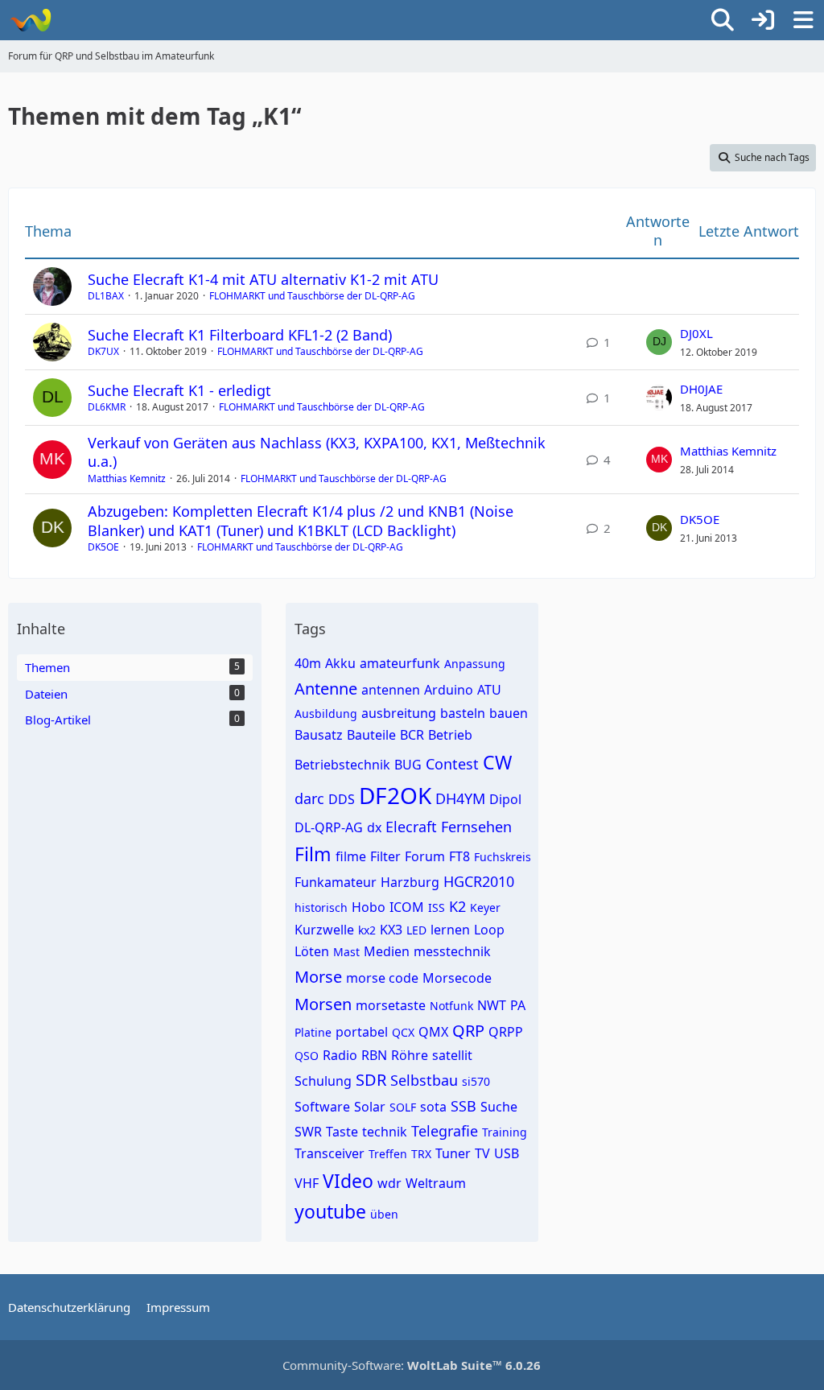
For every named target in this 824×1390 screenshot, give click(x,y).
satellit (452, 1055)
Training (504, 1132)
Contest (452, 763)
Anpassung (474, 663)
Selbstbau (424, 1080)
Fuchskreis (502, 856)
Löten (312, 951)
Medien (387, 951)
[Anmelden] (763, 20)
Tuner (453, 1153)
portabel (362, 1032)
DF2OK (395, 795)
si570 (476, 1081)
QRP (468, 1030)
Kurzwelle (324, 929)
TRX (421, 1153)
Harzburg (410, 882)
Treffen (388, 1153)
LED (416, 930)
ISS (436, 907)
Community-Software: (411, 1365)
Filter (385, 856)
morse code (382, 978)
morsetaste (391, 1005)
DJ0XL (696, 333)
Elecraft (411, 826)
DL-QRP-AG (329, 827)
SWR (308, 1131)
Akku (340, 663)
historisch (321, 907)
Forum (425, 856)
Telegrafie (444, 1130)
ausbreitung (398, 713)
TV (482, 1153)
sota (433, 1107)
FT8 (459, 856)
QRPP (505, 1032)
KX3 (391, 929)
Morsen (323, 1004)
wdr (389, 1183)
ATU (489, 690)
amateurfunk (400, 663)
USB (506, 1153)
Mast (346, 951)
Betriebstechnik (342, 764)
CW (497, 762)
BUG (408, 764)
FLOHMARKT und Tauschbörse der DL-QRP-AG (312, 296)
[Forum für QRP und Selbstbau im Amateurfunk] (30, 20)
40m (308, 663)
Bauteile (371, 735)
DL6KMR (107, 407)
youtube (330, 1211)
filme (351, 856)
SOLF (402, 1107)
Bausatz (319, 735)
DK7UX (103, 351)
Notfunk (451, 1005)
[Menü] (803, 20)
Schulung (323, 1081)
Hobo (368, 907)
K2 (457, 906)
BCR (412, 735)
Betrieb (450, 735)
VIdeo (348, 1181)
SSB (463, 1106)
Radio (340, 1055)
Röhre (409, 1055)
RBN (374, 1055)
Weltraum (436, 1183)
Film (313, 854)
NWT (491, 1005)
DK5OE (103, 547)
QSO (307, 1055)
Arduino (448, 690)
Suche (498, 1107)
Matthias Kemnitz (127, 478)
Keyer (485, 907)
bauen (508, 713)
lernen (450, 929)
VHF (307, 1183)
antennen (390, 690)
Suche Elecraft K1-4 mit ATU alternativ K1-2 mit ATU (263, 279)
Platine (313, 1032)
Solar (369, 1107)
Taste (342, 1131)
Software (322, 1107)
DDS (341, 799)
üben (384, 1214)
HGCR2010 (478, 881)
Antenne (326, 688)
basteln (462, 713)
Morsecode (457, 978)
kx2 (367, 930)
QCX (403, 1032)
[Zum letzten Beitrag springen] (659, 342)
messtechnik (452, 951)
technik (384, 1131)
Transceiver (330, 1153)
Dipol (505, 799)
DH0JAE (701, 389)
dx (374, 827)
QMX (433, 1032)
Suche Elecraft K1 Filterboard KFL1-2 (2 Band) (240, 334)
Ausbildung (326, 713)
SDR (371, 1080)
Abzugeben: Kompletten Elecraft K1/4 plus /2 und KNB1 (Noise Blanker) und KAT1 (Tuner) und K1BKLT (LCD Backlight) (300, 520)
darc (309, 798)
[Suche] (723, 20)
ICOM (406, 907)
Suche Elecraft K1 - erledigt (179, 390)
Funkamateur (336, 882)
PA (517, 1005)
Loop (489, 929)
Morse (318, 977)
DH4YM (460, 798)
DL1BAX (106, 296)
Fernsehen (476, 826)
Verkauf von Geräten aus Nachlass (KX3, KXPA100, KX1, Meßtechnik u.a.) (317, 452)
